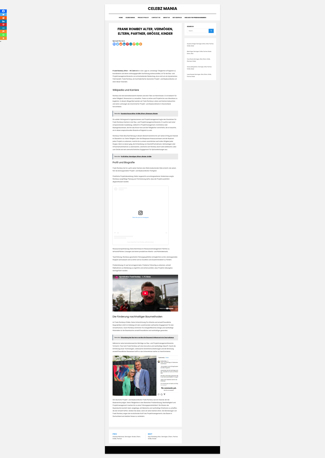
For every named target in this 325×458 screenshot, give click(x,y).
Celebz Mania (162, 8)
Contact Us (156, 17)
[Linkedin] (124, 44)
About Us (166, 17)
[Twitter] (117, 44)
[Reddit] (120, 44)
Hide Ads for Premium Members (195, 17)
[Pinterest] (127, 44)
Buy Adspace (177, 17)
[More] (140, 44)
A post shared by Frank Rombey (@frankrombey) (140, 242)
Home (121, 17)
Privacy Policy (143, 17)
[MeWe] (130, 44)
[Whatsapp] (137, 44)
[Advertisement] (145, 57)
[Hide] (0, 41)
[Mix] (134, 44)
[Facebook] (114, 44)
